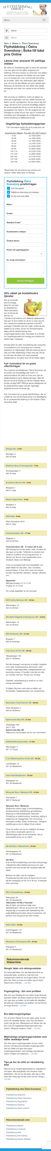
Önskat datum (13, 240)
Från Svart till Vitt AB (15, 650)
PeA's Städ (10, 924)
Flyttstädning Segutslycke (16, 1101)
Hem (6, 43)
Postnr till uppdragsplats (18, 249)
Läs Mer (27, 982)
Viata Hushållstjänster (16, 775)
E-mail (10, 213)
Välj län (14, 30)
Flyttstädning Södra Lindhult (17, 1108)
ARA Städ (10, 516)
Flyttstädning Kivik (13, 1132)
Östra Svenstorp (30, 43)
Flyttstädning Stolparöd (15, 1094)
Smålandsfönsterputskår (17, 741)
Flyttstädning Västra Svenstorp (19, 1098)
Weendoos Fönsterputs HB (18, 941)
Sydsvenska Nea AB (15, 719)
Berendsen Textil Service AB (18, 702)
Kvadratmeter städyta (16, 231)
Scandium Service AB (15, 482)
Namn (10, 204)
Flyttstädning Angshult (15, 1104)
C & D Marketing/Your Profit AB (19, 758)
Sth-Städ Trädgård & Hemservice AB (22, 617)
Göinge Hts (11, 448)
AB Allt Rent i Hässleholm (17, 846)
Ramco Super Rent (14, 499)
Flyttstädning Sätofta (14, 1125)
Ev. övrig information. (16, 260)
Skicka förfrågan (25, 280)
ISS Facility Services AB (16, 600)
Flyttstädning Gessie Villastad (18, 1139)
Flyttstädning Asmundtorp (16, 1135)
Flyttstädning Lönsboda (16, 1129)
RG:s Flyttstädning (14, 892)
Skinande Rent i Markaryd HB (19, 792)
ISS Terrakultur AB (14, 633)
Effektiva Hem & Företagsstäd (19, 465)
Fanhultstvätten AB (14, 533)
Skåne (15, 43)
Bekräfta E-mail (14, 222)
